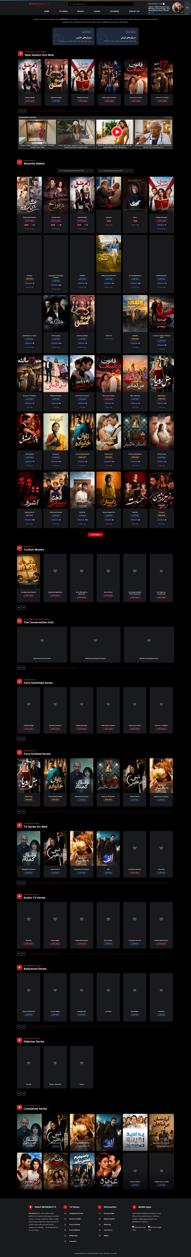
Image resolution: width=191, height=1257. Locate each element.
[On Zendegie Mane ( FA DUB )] (135, 253)
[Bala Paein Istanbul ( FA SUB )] (82, 76)
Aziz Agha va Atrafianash (161, 594)
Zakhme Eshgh (82, 219)
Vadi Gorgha (56, 337)
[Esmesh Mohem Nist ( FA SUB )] (161, 919)
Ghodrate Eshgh (29, 99)
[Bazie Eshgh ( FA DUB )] (29, 431)
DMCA (106, 1235)
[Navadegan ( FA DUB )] (134, 990)
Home (46, 11)
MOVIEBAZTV (39, 4)
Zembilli (82, 277)
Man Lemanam (135, 397)
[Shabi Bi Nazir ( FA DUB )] (134, 775)
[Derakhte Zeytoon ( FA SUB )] (55, 704)
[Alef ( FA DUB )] (108, 848)
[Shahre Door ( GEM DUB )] (108, 431)
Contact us (108, 1230)
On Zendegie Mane (135, 277)
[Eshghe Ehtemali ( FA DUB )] (55, 373)
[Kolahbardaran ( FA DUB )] (161, 253)
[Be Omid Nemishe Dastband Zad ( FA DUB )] (135, 1132)
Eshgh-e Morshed (55, 1084)
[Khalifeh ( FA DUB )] (82, 490)
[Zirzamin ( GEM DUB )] (161, 490)
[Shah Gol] (108, 313)
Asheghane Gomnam (82, 798)
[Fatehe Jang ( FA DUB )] (161, 431)
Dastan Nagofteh (109, 514)
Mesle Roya (161, 397)
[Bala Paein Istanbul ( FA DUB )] (82, 373)
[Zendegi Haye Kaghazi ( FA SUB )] (28, 571)
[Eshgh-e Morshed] (55, 1063)
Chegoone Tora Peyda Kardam (55, 278)
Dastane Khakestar (135, 455)
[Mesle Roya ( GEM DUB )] (161, 373)
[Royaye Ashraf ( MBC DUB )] (29, 490)
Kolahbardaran (161, 277)
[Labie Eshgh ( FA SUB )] (55, 919)
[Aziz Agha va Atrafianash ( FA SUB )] (161, 571)
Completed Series (76, 1213)
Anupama (55, 455)
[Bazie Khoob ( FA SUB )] (108, 571)
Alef (108, 871)
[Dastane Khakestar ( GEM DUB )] (135, 431)
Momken (28, 942)
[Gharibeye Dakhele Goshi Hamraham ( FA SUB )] (134, 571)
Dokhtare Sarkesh (56, 514)
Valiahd (135, 337)
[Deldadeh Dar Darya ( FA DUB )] (29, 313)
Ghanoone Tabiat (109, 99)
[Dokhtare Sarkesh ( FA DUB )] (55, 490)
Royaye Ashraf (29, 514)
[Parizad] (28, 1063)
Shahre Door (108, 455)
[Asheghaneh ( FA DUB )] (81, 990)
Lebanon (72, 1241)
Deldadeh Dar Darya (29, 337)
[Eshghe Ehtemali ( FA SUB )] (56, 76)
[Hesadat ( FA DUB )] (135, 490)
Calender (114, 11)
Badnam (109, 217)
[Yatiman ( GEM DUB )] (29, 253)
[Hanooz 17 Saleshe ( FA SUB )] (135, 76)
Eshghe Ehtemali (56, 99)
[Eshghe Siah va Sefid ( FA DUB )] (161, 1171)
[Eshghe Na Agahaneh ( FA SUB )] (55, 571)
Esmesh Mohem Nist (161, 942)
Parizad (28, 1084)
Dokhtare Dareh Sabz (108, 277)
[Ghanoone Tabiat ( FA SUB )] (109, 76)
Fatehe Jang (161, 455)
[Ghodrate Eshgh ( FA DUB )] (29, 76)
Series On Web (75, 1219)
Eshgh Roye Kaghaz (29, 219)
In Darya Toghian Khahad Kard (161, 338)
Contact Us (134, 11)
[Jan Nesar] (108, 990)
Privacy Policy (109, 1213)
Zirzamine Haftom (135, 942)
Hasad (82, 1084)
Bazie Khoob (108, 594)
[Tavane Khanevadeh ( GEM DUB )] (82, 431)
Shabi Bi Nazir (135, 798)
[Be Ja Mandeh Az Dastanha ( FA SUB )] (81, 571)
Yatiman (29, 277)
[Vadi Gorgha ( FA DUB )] (55, 313)
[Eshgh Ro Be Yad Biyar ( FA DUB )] (161, 775)
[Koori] (135, 195)
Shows (97, 11)
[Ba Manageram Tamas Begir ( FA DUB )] (82, 1171)
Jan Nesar (108, 1011)
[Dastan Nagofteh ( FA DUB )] (108, 490)
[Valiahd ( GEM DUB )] (135, 313)
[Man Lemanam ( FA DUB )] (135, 373)
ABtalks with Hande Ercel (42, 658)
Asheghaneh (81, 1013)
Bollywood (73, 1235)
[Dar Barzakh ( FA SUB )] (162, 76)
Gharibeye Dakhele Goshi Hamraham (134, 594)
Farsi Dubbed (74, 1230)
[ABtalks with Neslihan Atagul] (95, 641)
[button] (20, 111)
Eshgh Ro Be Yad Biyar (161, 798)
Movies (80, 11)
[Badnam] (108, 195)
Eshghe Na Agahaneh (55, 594)
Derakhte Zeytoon (55, 727)
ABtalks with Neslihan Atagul (95, 658)
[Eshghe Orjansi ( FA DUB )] (135, 1171)
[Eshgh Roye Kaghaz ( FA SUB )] (29, 195)
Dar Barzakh (162, 99)
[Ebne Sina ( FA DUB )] (161, 848)
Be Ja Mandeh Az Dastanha (81, 594)
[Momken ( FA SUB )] (28, 919)
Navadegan (135, 1013)
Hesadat (135, 514)
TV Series (63, 11)
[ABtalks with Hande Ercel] (42, 641)
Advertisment (109, 1219)
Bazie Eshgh (29, 455)
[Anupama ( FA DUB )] (55, 431)
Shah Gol (109, 335)
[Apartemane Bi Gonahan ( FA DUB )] (161, 1132)
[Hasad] (81, 1063)
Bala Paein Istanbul (83, 99)
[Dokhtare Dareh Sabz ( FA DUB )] (108, 253)
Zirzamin (161, 514)
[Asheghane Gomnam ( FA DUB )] (81, 775)
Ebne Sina (161, 871)
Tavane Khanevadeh (82, 455)
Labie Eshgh (55, 942)
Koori (135, 217)
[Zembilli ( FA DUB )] (82, 253)
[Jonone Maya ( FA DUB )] (55, 990)
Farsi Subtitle (74, 1224)
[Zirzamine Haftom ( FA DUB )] (134, 919)
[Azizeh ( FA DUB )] (108, 1171)
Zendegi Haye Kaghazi (28, 594)
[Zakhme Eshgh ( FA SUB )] (82, 195)
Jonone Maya (55, 1013)
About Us (107, 1224)
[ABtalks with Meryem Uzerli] (149, 641)
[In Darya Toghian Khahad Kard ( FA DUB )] (161, 313)
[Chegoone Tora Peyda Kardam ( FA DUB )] (55, 253)
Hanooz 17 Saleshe (135, 99)
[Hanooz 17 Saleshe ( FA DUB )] (29, 373)
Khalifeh (82, 514)
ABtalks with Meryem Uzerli (149, 658)
